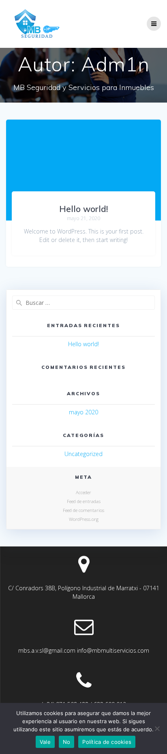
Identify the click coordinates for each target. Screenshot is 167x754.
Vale (45, 742)
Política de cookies (106, 742)
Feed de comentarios (83, 510)
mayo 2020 (83, 412)
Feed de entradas (84, 501)
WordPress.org (83, 519)
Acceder (83, 492)
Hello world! (83, 208)
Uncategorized (83, 454)
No (67, 742)
